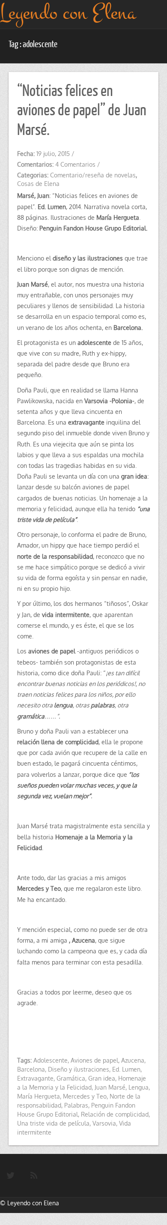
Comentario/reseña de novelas (93, 175)
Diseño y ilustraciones (78, 1069)
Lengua (138, 1087)
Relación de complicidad (115, 1114)
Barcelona (31, 1069)
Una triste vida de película (53, 1123)
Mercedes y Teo (85, 1096)
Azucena (132, 1060)
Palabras (76, 1105)
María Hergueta (38, 1096)
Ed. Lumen (126, 1069)
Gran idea (101, 1078)
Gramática (71, 1078)
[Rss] (34, 1175)
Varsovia (104, 1123)
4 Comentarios (75, 164)
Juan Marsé (110, 1087)
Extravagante (35, 1078)
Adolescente (50, 1060)
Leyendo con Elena (33, 1203)
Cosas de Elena (38, 183)
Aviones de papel (94, 1060)
